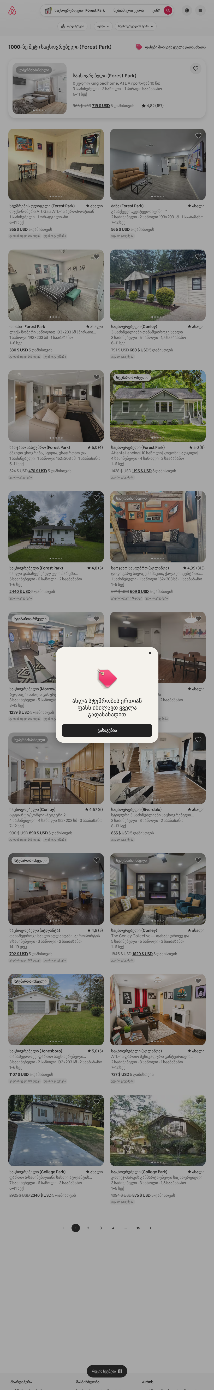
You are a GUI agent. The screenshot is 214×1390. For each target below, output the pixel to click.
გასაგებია (107, 730)
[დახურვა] (150, 653)
